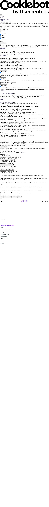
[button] (47, 201)
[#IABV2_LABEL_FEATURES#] (7, 164)
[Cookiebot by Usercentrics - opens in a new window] (24, 7)
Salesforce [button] (2, 91)
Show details (3, 39)
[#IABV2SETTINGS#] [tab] (4, 19)
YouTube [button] (2, 100)
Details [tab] (1, 17)
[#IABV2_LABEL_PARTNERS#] (7, 169)
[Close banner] (1, 15)
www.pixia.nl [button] (3, 56)
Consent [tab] (2, 16)
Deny (2, 196)
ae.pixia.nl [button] (2, 138)
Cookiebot (23, 152)
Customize (14, 196)
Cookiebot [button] (2, 49)
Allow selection (7, 196)
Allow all (20, 196)
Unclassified (4, 146)
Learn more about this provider (6, 51)
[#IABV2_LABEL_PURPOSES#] (7, 160)
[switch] (0, 34)
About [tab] (1, 20)
